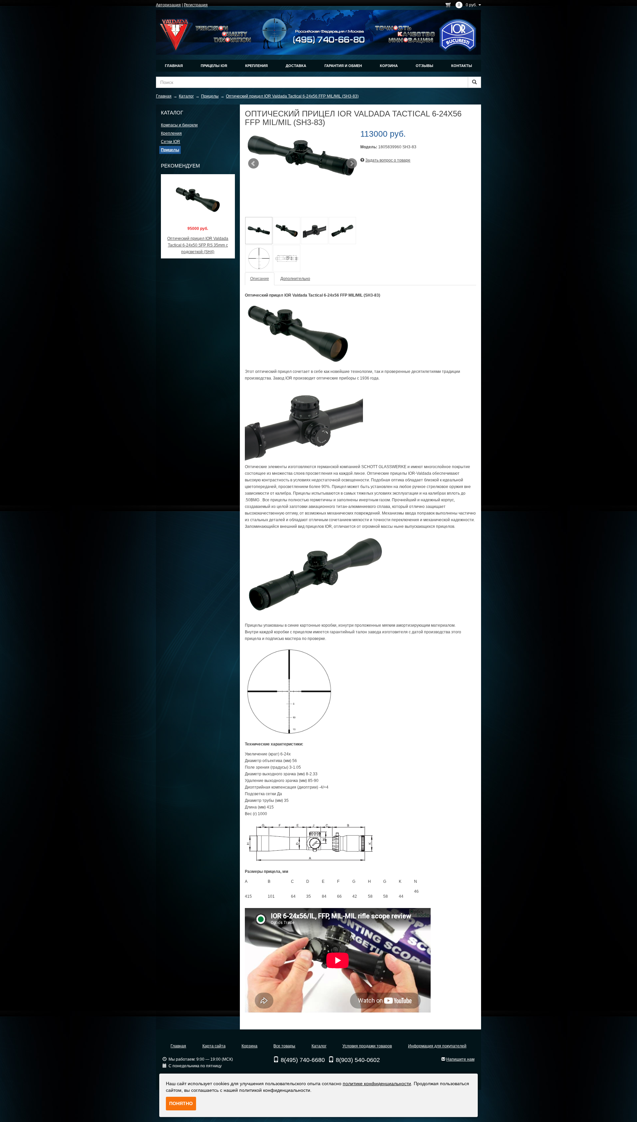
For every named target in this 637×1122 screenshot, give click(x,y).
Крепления (256, 66)
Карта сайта (214, 1046)
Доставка (296, 66)
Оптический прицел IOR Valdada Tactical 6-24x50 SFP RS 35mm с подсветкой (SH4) (197, 245)
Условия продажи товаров (367, 1046)
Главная (174, 66)
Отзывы (424, 66)
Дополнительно (295, 278)
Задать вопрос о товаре (387, 160)
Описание (259, 278)
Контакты (461, 66)
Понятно (181, 1103)
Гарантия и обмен (343, 66)
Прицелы (170, 150)
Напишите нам (460, 1059)
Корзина (389, 66)
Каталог (319, 1046)
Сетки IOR (170, 141)
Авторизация (168, 5)
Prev (253, 163)
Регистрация (196, 5)
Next (351, 163)
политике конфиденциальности (377, 1083)
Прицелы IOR (214, 66)
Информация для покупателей (437, 1046)
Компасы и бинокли (179, 125)
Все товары (284, 1046)
